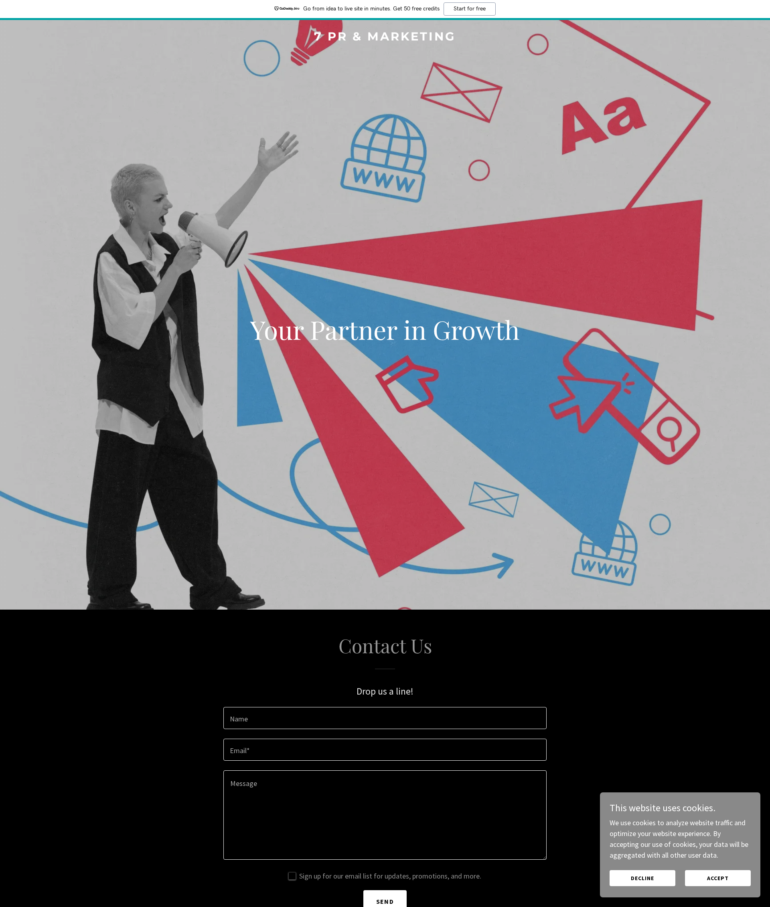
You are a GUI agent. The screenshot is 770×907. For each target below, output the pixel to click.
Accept (718, 878)
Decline (642, 878)
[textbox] (384, 718)
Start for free (470, 9)
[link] (385, 37)
